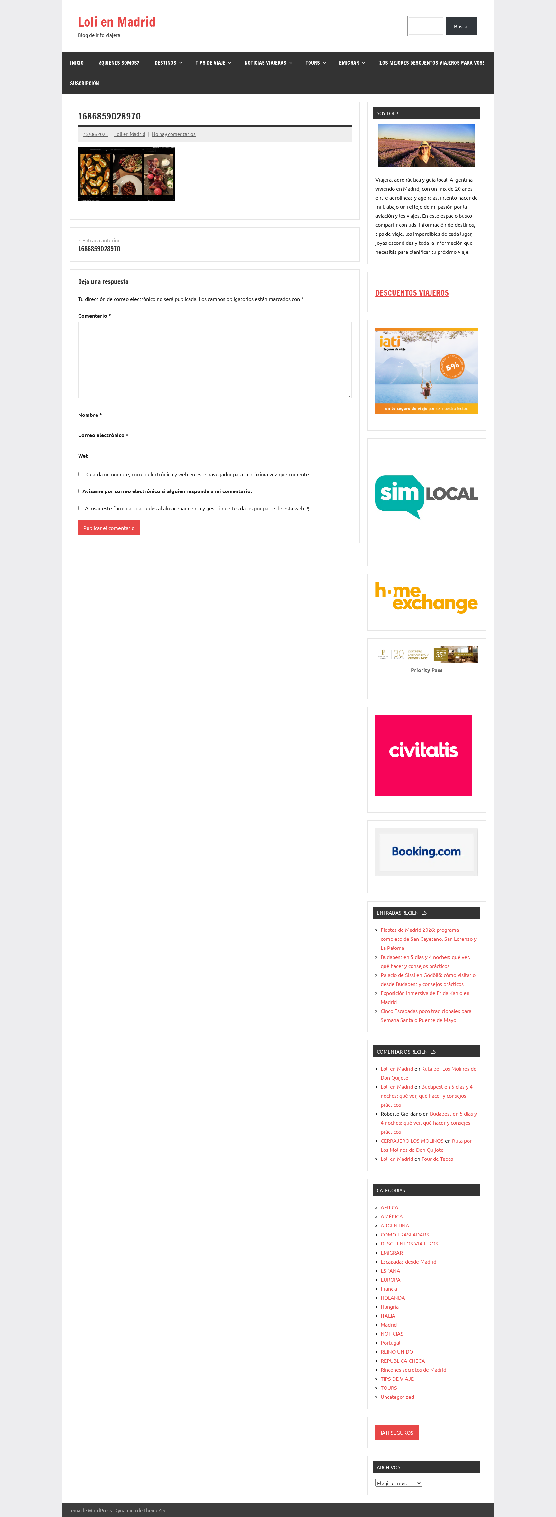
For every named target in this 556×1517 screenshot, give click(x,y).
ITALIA (388, 1315)
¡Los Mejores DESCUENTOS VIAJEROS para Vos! (431, 62)
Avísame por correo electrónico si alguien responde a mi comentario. (167, 491)
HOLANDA (393, 1297)
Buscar (461, 26)
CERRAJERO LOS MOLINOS (412, 1140)
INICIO (77, 62)
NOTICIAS (392, 1333)
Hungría (390, 1306)
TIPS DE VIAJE (210, 62)
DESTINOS (165, 62)
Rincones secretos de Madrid (413, 1369)
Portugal (390, 1342)
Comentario (94, 315)
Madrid (389, 1324)
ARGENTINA (395, 1225)
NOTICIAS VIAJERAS (265, 62)
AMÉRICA (392, 1216)
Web (83, 455)
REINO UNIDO (397, 1351)
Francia (389, 1288)
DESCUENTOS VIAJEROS (412, 292)
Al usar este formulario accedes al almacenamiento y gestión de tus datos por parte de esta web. (197, 508)
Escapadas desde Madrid (408, 1261)
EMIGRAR (349, 62)
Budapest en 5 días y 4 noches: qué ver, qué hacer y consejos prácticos (427, 1095)
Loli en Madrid (117, 22)
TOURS (313, 62)
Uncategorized (397, 1396)
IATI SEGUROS (397, 1432)
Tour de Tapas (437, 1158)
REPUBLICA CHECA (403, 1360)
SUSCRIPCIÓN (84, 83)
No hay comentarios (174, 134)
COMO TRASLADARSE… (409, 1234)
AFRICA (389, 1207)
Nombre (90, 414)
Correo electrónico (103, 435)
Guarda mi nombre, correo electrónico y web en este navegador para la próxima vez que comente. (198, 474)
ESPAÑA (390, 1270)
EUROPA (391, 1279)
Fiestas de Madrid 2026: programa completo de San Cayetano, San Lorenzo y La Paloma (429, 938)
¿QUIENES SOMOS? (119, 62)
